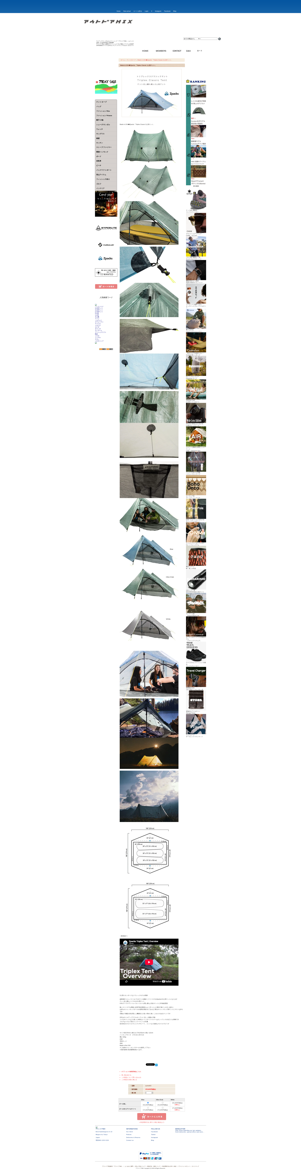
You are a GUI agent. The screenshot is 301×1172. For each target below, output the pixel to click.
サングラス (100, 134)
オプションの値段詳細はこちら (131, 1071)
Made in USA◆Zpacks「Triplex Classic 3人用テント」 (154, 60)
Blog (174, 11)
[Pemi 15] (196, 164)
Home (119, 11)
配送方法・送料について (153, 1166)
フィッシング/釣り (103, 179)
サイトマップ (195, 1166)
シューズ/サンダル (103, 124)
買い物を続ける (126, 1075)
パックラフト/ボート (104, 170)
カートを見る (137, 11)
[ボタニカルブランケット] (196, 184)
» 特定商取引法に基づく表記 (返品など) (151, 1122)
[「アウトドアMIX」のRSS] (102, 349)
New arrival (127, 11)
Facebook (167, 11)
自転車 (98, 161)
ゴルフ (98, 184)
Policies (129, 1134)
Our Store (129, 1131)
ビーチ (98, 165)
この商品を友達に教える (129, 1079)
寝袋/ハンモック (102, 152)
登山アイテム (101, 175)
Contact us (130, 1140)
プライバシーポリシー (184, 1166)
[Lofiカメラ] (196, 104)
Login (146, 11)
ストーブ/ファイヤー (104, 147)
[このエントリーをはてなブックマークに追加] (156, 1065)
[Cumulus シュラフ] (196, 144)
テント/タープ (101, 102)
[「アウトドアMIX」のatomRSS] (109, 349)
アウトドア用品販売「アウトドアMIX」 (112, 1166)
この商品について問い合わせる (131, 1077)
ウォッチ (99, 129)
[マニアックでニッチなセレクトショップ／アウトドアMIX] (150, 28)
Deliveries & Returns (133, 1137)
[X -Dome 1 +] (196, 124)
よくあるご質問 (129, 1166)
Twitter (153, 1134)
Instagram (158, 11)
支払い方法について (140, 1166)
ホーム (123, 60)
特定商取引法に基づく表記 (169, 1166)
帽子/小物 (99, 120)
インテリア (100, 188)
